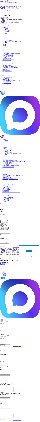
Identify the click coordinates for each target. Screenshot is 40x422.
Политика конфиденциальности (6, 258)
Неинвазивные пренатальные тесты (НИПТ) (10, 67)
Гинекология (4, 69)
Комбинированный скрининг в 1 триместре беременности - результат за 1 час (16, 49)
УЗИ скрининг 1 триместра (7, 50)
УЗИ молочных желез (6, 87)
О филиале (7, 228)
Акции (3, 43)
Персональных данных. (17, 247)
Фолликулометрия (5, 79)
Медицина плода (5, 158)
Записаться (2, 18)
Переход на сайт (3, 1)
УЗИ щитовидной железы (7, 84)
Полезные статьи (8, 38)
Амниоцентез (4, 62)
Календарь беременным (9, 40)
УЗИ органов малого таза (7, 74)
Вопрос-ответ (7, 39)
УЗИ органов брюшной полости (8, 86)
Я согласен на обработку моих (11, 247)
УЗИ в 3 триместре (5, 52)
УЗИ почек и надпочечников (7, 85)
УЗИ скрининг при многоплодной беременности (11, 53)
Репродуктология (5, 88)
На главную (2, 214)
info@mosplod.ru (6, 262)
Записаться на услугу (9, 421)
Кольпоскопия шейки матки (7, 77)
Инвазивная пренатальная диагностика (9, 66)
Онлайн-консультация (4, 2)
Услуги (3, 34)
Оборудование (7, 30)
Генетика (4, 61)
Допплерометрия (5, 78)
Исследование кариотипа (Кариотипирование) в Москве (12, 63)
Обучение (4, 44)
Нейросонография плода (6, 60)
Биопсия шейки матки (6, 76)
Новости (6, 28)
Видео (6, 42)
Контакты (4, 45)
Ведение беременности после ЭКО (8, 184)
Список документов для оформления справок (13, 41)
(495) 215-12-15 (3, 12)
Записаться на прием (4, 17)
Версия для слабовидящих (13, 2)
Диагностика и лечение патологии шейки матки (11, 80)
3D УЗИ (3, 73)
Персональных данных (17, 393)
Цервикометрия (5, 57)
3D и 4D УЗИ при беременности (8, 55)
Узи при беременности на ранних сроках (9, 48)
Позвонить (7, 18)
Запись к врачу (3, 421)
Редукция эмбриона (6, 64)
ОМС (6, 33)
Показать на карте (3, 11)
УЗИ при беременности (6, 159)
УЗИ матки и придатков (6, 75)
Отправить (2, 334)
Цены (3, 146)
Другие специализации (6, 83)
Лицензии (6, 29)
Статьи (3, 272)
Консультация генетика (6, 65)
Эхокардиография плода (6, 58)
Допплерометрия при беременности (8, 56)
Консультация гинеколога (7, 71)
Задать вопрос (2, 92)
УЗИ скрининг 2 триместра (7, 51)
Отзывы (6, 37)
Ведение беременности (6, 183)
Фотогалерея (7, 31)
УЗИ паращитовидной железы (7, 196)
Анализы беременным (6, 70)
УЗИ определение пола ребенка (8, 54)
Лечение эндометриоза (6, 81)
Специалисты (4, 147)
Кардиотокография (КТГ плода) (8, 59)
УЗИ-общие (4, 89)
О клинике (4, 27)
